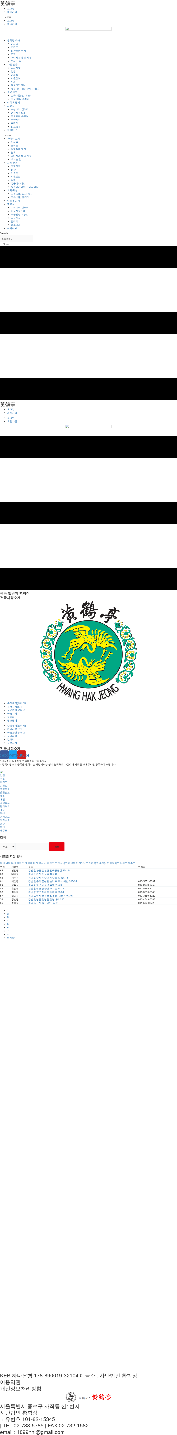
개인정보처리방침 (20, 1388)
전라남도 (5, 820)
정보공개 (16, 126)
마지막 (11, 937)
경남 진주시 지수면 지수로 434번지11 (48, 877)
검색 (56, 846)
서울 (2, 778)
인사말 (14, 43)
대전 (2, 799)
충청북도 (5, 789)
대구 (2, 809)
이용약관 (10, 1382)
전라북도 (5, 806)
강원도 (3, 785)
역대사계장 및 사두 (21, 57)
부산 (2, 827)
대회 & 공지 (13, 102)
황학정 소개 (13, 40)
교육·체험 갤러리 (20, 99)
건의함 (14, 74)
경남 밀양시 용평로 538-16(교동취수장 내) (51, 895)
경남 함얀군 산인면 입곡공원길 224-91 (49, 870)
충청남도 (5, 792)
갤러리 (14, 123)
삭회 (13, 81)
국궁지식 (16, 119)
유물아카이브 (18, 85)
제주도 (3, 830)
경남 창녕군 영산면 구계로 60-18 (46, 888)
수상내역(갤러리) (20, 109)
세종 (2, 795)
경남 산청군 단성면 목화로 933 (45, 884)
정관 (13, 71)
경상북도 (5, 802)
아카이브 (12, 130)
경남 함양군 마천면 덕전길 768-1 (46, 892)
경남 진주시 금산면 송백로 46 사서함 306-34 (52, 881)
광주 (2, 823)
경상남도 (5, 816)
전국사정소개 (18, 112)
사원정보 (16, 78)
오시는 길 (16, 61)
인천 (2, 775)
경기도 (3, 782)
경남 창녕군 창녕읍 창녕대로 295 (46, 899)
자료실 (11, 105)
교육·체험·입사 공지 (21, 95)
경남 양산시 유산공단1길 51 (43, 903)
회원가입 (12, 11)
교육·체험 (12, 92)
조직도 (14, 47)
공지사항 (16, 67)
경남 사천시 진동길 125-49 (43, 874)
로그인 (11, 8)
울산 (2, 813)
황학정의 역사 (18, 50)
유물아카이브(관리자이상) (25, 88)
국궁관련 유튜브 (20, 116)
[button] (88, 17)
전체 (2, 863)
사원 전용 (12, 64)
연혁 (13, 54)
